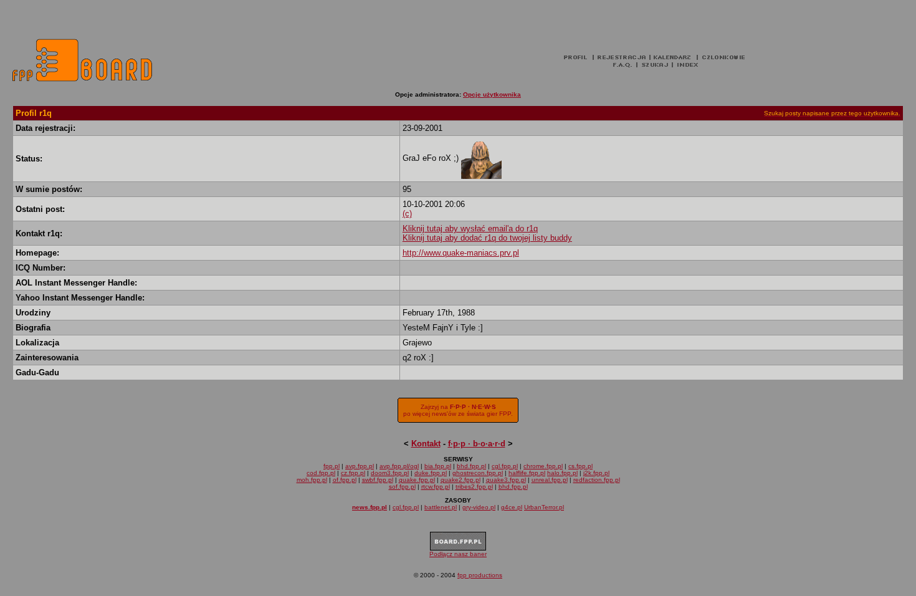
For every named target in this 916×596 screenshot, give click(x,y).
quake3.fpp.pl (506, 479)
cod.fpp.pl (321, 472)
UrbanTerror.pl (544, 507)
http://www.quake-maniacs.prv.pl (461, 252)
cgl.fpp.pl (505, 466)
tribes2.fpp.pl (474, 486)
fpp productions (479, 575)
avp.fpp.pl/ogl (399, 466)
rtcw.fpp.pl (435, 486)
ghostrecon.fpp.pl (477, 472)
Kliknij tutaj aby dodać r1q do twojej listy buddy (487, 238)
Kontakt (426, 443)
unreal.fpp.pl (550, 479)
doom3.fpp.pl (390, 472)
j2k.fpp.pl (596, 472)
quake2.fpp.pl (460, 479)
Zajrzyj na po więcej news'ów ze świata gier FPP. (458, 410)
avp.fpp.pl (359, 466)
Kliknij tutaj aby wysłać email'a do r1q (470, 228)
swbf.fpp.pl (377, 479)
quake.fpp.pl (417, 479)
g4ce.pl (511, 507)
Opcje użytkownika (492, 94)
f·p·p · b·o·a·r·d (476, 443)
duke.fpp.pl (430, 472)
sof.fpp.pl (402, 486)
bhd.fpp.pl (471, 466)
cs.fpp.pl (580, 466)
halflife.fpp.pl (526, 472)
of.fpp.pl (344, 479)
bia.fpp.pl (437, 466)
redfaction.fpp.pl (596, 479)
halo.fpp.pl (562, 472)
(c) (407, 213)
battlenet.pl (440, 507)
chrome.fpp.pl (543, 466)
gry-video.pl (478, 507)
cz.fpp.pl (353, 472)
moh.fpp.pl (312, 479)
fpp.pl (331, 466)
